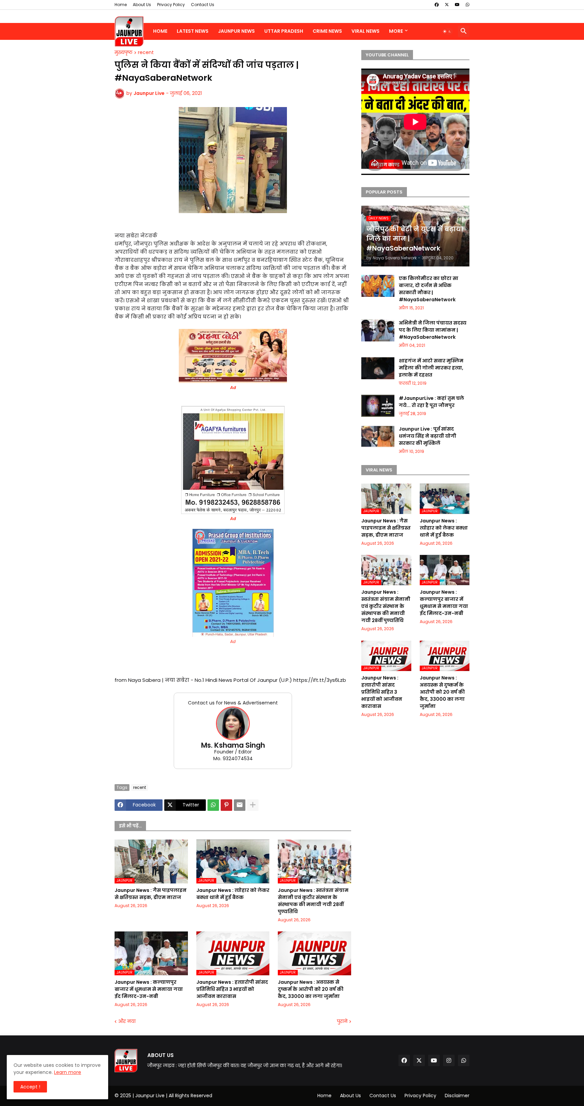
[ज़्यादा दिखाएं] (253, 805)
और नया (127, 1021)
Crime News (327, 31)
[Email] (239, 805)
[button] (447, 31)
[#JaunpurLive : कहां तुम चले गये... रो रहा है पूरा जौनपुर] (377, 406)
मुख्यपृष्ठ (123, 52)
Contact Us (202, 4)
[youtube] (457, 4)
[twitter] (447, 4)
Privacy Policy (171, 4)
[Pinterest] (226, 805)
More (396, 31)
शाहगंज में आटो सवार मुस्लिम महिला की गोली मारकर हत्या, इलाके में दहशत (431, 367)
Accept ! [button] (30, 1086)
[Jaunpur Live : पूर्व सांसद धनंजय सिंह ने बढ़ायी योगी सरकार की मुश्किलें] (377, 436)
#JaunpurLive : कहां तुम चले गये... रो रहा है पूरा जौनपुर (431, 402)
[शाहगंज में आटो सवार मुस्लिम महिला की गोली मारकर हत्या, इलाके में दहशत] (377, 368)
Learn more (67, 1072)
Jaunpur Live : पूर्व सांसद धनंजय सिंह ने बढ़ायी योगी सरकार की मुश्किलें (427, 436)
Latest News (193, 31)
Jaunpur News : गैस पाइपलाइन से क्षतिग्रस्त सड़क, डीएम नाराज (151, 894)
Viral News (365, 31)
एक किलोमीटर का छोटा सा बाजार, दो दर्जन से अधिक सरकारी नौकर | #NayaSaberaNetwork (428, 289)
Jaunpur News (236, 31)
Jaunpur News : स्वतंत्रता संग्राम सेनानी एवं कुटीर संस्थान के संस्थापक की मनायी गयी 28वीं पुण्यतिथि (313, 901)
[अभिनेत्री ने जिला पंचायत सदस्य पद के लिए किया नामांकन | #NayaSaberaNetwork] (377, 330)
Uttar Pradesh (283, 31)
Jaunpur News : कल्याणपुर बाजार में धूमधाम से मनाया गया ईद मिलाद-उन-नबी (149, 989)
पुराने (342, 1021)
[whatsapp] (467, 4)
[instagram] (449, 1060)
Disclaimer (457, 1095)
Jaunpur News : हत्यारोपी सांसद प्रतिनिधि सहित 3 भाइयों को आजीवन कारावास (232, 989)
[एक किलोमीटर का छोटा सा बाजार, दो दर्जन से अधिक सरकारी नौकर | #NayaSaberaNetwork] (377, 286)
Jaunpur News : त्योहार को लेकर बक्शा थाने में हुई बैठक (232, 894)
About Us (142, 4)
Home (121, 4)
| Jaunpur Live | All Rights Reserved (172, 1095)
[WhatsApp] (213, 805)
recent (146, 52)
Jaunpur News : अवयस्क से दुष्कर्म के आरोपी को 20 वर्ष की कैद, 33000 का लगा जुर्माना (310, 989)
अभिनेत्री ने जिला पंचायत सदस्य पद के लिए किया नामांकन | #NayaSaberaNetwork (432, 329)
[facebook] (437, 4)
